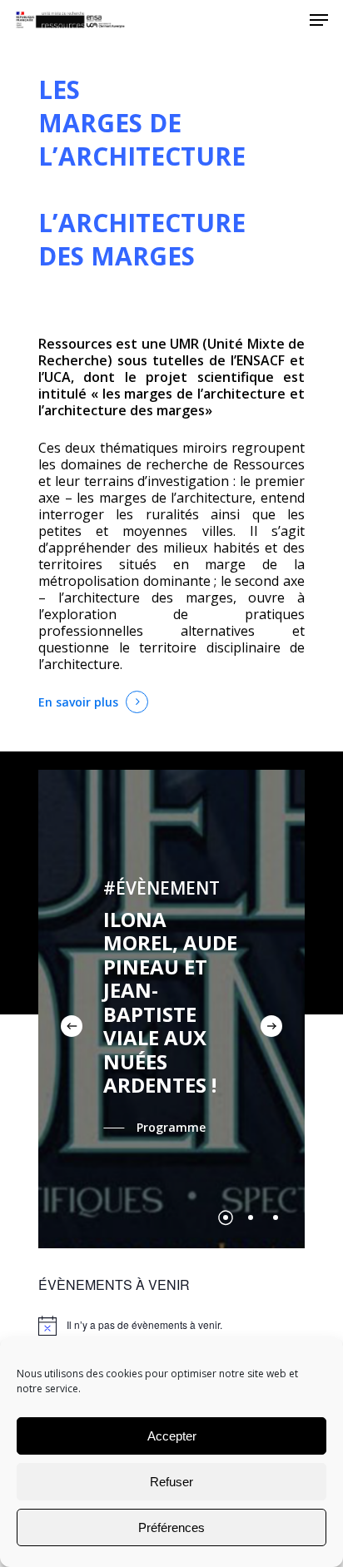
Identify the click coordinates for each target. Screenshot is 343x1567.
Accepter (171, 1436)
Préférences (171, 1527)
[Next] (271, 1026)
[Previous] (71, 1026)
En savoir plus (78, 702)
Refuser (171, 1482)
